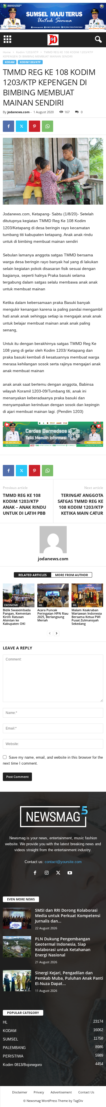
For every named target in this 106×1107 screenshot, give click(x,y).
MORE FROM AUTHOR (71, 575)
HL (40, 605)
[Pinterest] (34, 126)
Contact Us (86, 1092)
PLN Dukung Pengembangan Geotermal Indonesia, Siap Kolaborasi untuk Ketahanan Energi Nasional (62, 947)
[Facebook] (8, 126)
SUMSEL (10, 1039)
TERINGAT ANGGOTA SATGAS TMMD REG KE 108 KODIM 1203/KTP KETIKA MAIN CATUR (80, 504)
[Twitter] (21, 126)
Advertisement (61, 1092)
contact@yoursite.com (63, 862)
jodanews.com (18, 112)
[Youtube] (70, 873)
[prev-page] (50, 633)
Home (7, 52)
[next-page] (56, 633)
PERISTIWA (13, 1056)
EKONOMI (11, 605)
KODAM (9, 62)
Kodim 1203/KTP (27, 52)
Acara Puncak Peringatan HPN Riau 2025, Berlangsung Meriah (52, 615)
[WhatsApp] (47, 126)
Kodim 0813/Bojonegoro (22, 1065)
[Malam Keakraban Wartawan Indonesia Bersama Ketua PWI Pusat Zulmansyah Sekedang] (87, 595)
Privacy (39, 1092)
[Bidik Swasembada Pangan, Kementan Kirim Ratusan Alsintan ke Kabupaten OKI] (18, 595)
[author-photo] (53, 539)
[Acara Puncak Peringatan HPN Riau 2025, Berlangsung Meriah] (53, 595)
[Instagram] (48, 873)
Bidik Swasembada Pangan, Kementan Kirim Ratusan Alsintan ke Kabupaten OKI (17, 617)
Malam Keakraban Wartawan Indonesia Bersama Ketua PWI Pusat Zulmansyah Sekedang (87, 617)
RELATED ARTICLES (32, 575)
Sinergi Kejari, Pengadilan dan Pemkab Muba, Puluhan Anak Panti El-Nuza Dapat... (69, 978)
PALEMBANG (14, 1048)
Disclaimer (19, 1092)
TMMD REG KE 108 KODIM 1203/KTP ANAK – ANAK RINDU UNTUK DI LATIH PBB (24, 504)
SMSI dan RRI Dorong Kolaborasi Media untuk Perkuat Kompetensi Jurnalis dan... (67, 916)
